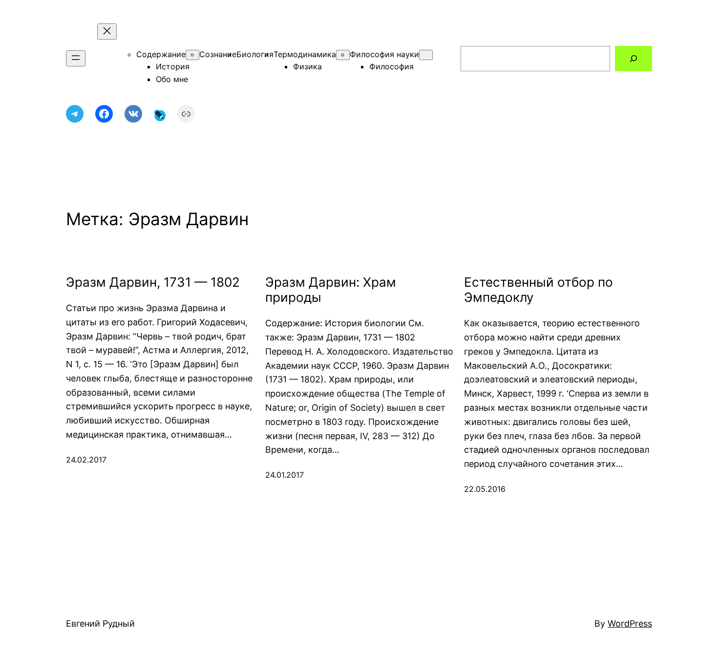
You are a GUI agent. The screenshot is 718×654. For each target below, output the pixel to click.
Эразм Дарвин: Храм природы (330, 289)
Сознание (217, 54)
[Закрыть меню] (107, 31)
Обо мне (172, 79)
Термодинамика (305, 54)
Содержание (161, 54)
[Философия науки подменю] (426, 55)
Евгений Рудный (100, 623)
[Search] (633, 58)
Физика (307, 66)
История (173, 66)
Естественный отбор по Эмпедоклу (538, 289)
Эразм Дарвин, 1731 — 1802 (153, 282)
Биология (255, 54)
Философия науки (384, 54)
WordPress (630, 623)
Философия (391, 66)
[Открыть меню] (75, 58)
